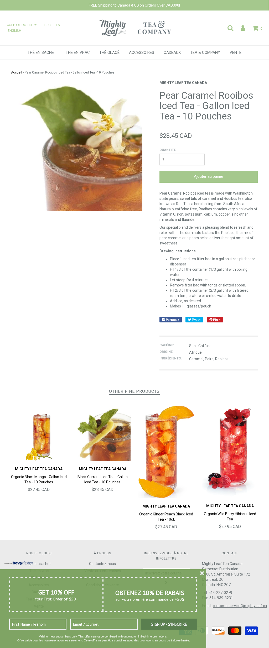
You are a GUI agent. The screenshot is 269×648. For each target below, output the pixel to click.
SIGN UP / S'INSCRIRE (169, 624)
